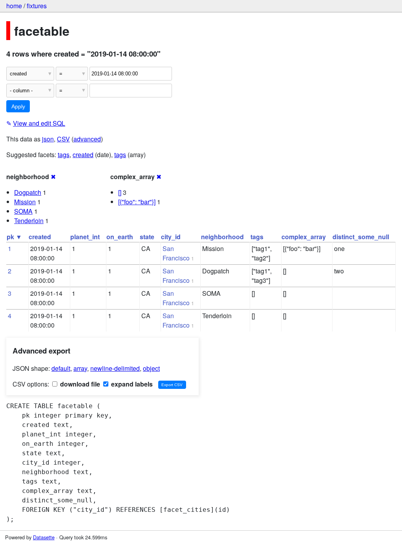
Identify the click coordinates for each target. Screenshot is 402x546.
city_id (171, 236)
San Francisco (176, 253)
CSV (63, 138)
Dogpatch (27, 192)
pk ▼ (14, 236)
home (14, 5)
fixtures (37, 5)
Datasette (44, 537)
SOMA (23, 211)
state (147, 236)
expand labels (131, 383)
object (151, 368)
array (80, 368)
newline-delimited (115, 368)
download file (79, 383)
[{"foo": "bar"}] (136, 201)
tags (63, 154)
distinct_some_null (361, 236)
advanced (87, 138)
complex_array (303, 236)
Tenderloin (29, 220)
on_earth (119, 236)
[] (119, 192)
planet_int (85, 236)
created (83, 154)
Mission (25, 201)
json (48, 138)
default (60, 368)
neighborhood (222, 236)
